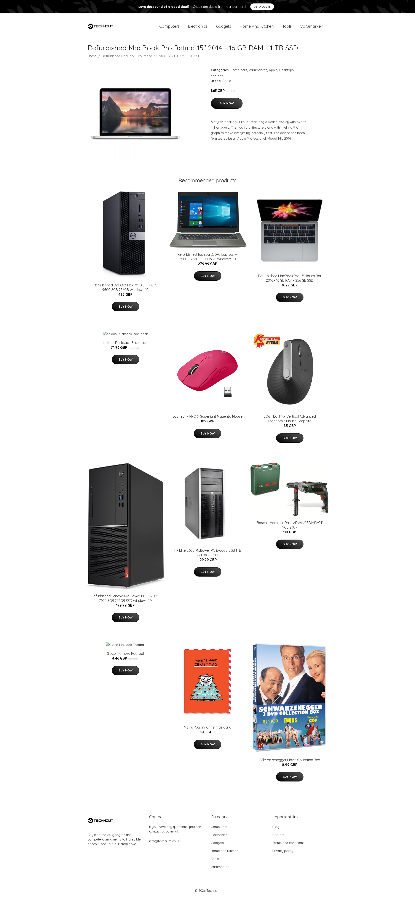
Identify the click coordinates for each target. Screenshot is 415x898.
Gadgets (223, 26)
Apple (273, 70)
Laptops (217, 74)
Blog (275, 827)
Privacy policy (282, 851)
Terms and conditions (288, 843)
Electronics (198, 26)
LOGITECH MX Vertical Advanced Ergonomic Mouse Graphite (290, 418)
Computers (169, 26)
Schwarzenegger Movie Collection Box (289, 760)
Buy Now (227, 103)
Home (92, 56)
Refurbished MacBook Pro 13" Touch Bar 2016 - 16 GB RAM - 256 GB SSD (289, 278)
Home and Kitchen (257, 26)
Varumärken (311, 26)
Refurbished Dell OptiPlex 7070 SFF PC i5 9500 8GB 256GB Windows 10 (125, 287)
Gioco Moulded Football (125, 653)
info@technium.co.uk (164, 841)
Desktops (286, 70)
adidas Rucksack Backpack (125, 342)
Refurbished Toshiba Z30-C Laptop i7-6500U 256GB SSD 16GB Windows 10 (207, 256)
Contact (278, 835)
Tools (287, 26)
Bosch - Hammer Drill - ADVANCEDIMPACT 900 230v (289, 525)
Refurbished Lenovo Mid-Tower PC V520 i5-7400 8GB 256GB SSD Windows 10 (125, 598)
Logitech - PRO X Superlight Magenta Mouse (207, 416)
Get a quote (262, 6)
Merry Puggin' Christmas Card (207, 727)
